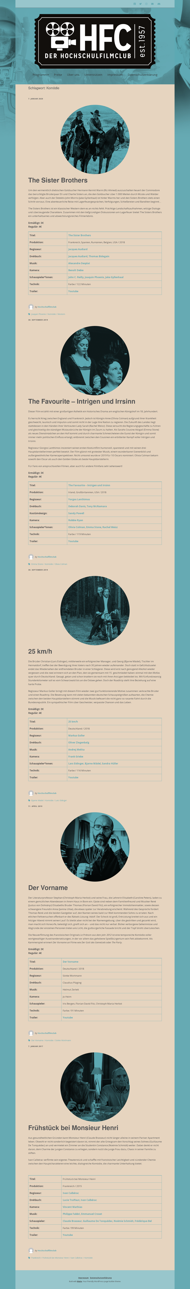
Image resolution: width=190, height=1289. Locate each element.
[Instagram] (146, 4)
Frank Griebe (75, 756)
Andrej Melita (76, 749)
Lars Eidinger (76, 763)
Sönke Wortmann (63, 1040)
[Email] (152, 4)
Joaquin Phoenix (94, 277)
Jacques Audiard (77, 249)
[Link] (159, 4)
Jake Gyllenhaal (114, 277)
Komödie (52, 314)
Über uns (73, 75)
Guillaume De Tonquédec (98, 1221)
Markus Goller (76, 735)
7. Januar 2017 (35, 1046)
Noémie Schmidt (124, 1221)
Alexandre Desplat (79, 263)
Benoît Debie (75, 270)
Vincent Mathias (72, 1207)
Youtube (73, 291)
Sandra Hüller (110, 763)
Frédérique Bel (143, 1221)
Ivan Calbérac (71, 1193)
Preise (58, 75)
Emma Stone (93, 527)
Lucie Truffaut (71, 1200)
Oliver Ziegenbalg (78, 742)
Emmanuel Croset (91, 1214)
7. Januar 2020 (35, 99)
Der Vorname (48, 887)
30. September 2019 (38, 320)
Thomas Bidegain (99, 256)
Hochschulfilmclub (47, 306)
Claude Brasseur (72, 1221)
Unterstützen (93, 75)
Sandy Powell (76, 513)
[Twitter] (140, 4)
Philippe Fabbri (71, 1214)
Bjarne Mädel (93, 763)
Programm (40, 75)
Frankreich (36, 1257)
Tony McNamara (97, 506)
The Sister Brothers (58, 179)
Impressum (115, 75)
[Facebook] (135, 4)
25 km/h (40, 651)
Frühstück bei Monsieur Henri (73, 1127)
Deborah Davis (77, 506)
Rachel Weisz (110, 527)
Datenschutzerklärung (142, 75)
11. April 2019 (35, 806)
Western (61, 314)
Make (79, 1281)
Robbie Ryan (75, 520)
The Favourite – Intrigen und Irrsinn (81, 401)
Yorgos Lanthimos (79, 499)
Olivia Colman (76, 527)
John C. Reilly (76, 277)
